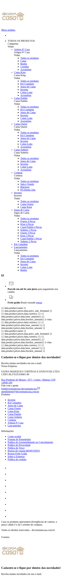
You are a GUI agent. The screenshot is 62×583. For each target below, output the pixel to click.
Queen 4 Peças (27, 221)
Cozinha (24, 66)
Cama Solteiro (21, 149)
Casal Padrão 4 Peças (31, 227)
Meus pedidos (8, 30)
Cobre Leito (26, 92)
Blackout (24, 187)
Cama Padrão (21, 98)
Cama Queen (20, 124)
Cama (23, 61)
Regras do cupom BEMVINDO (24, 450)
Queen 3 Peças (27, 232)
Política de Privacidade (19, 445)
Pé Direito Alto (27, 189)
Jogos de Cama (28, 86)
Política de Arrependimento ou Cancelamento (30, 442)
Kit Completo (27, 83)
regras (39, 302)
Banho (23, 63)
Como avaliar (14, 436)
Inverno (24, 89)
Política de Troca (16, 448)
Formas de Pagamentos (19, 439)
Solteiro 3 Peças (28, 230)
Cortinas (18, 172)
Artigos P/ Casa (22, 49)
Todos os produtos (29, 58)
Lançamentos (20, 247)
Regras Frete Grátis (17, 453)
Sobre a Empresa (16, 456)
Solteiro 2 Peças (28, 241)
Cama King (20, 72)
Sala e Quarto (27, 184)
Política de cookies (17, 459)
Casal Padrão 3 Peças (31, 238)
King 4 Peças (27, 224)
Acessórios (25, 69)
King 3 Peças (27, 235)
